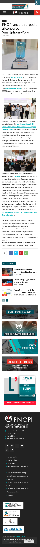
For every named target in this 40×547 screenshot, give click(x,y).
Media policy (12, 463)
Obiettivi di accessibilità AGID (17, 489)
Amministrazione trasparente (17, 476)
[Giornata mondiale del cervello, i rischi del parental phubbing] (7, 272)
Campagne (5, 274)
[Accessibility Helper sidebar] (37, 2)
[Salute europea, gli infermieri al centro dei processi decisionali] (7, 282)
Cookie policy (12, 460)
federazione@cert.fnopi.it (15, 438)
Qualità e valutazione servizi (17, 466)
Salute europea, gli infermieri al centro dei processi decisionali (26, 282)
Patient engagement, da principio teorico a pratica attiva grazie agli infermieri (25, 292)
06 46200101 (11, 436)
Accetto (29, 542)
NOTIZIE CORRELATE (8, 263)
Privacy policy (12, 457)
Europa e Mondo (5, 284)
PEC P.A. (10, 479)
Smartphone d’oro (16, 77)
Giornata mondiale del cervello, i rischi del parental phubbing (25, 271)
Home (4, 17)
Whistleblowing (12, 492)
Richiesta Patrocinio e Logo (17, 473)
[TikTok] (12, 450)
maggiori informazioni (15, 542)
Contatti (10, 495)
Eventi (4, 20)
